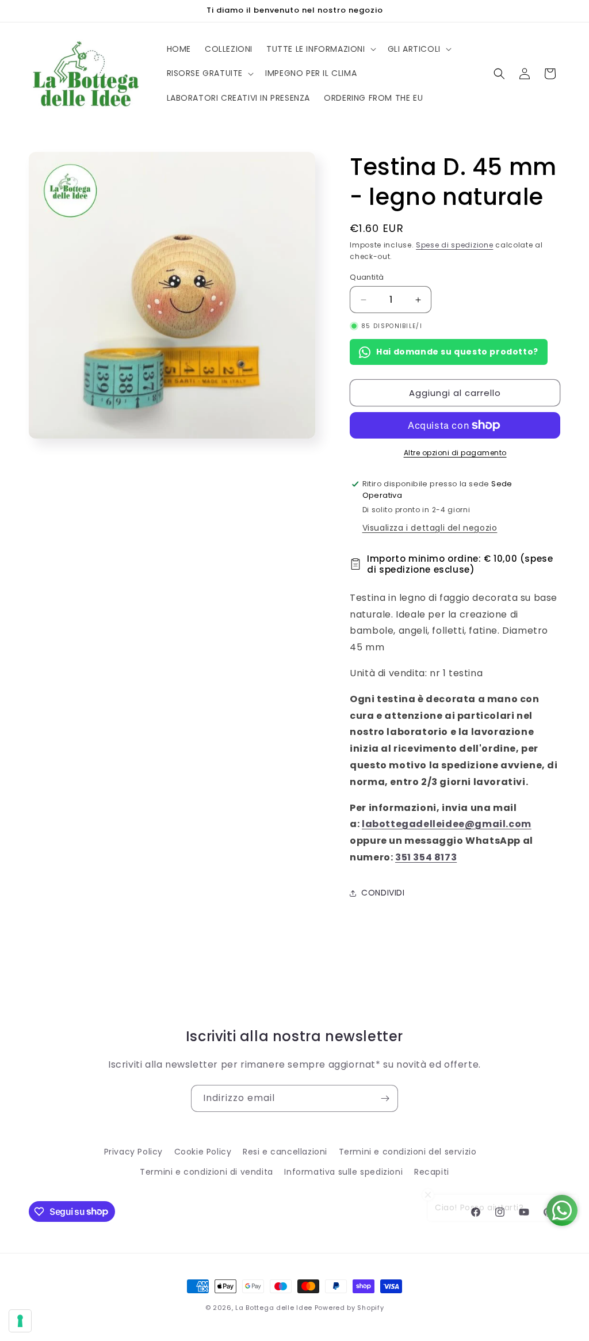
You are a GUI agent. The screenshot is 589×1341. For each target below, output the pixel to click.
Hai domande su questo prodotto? (457, 351)
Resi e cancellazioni (285, 1151)
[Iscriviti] (384, 1098)
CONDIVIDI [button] (382, 892)
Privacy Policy (133, 1151)
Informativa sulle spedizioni (343, 1172)
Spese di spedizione (454, 245)
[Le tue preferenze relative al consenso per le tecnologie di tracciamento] (20, 1321)
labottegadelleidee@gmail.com (446, 823)
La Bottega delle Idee (273, 1307)
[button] (320, 49)
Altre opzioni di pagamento (455, 453)
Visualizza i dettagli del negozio (430, 528)
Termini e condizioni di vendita (206, 1172)
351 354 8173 (426, 857)
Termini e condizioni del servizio (408, 1151)
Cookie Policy (203, 1151)
